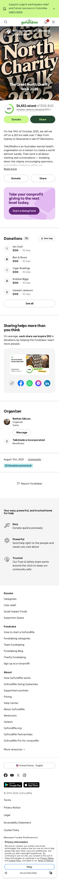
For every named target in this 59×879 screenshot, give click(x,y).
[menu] (53, 22)
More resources (13, 749)
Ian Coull (18, 246)
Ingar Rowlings (21, 268)
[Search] (6, 22)
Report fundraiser (31, 483)
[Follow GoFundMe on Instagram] (24, 775)
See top (48, 238)
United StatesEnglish (31, 765)
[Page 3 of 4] (31, 93)
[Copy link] (12, 383)
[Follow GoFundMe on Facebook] (6, 775)
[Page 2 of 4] (29, 93)
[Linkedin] (47, 383)
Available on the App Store (31, 784)
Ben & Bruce (20, 257)
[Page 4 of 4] (33, 93)
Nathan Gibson (22, 418)
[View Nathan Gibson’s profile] (7, 422)
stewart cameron (23, 290)
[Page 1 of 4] (26, 93)
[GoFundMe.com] (29, 22)
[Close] (53, 8)
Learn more (15, 12)
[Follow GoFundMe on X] (18, 775)
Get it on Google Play (13, 784)
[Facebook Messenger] (38, 383)
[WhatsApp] (29, 383)
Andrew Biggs (21, 279)
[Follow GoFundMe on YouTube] (12, 775)
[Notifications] (46, 22)
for (31, 32)
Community (34, 459)
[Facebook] (21, 383)
